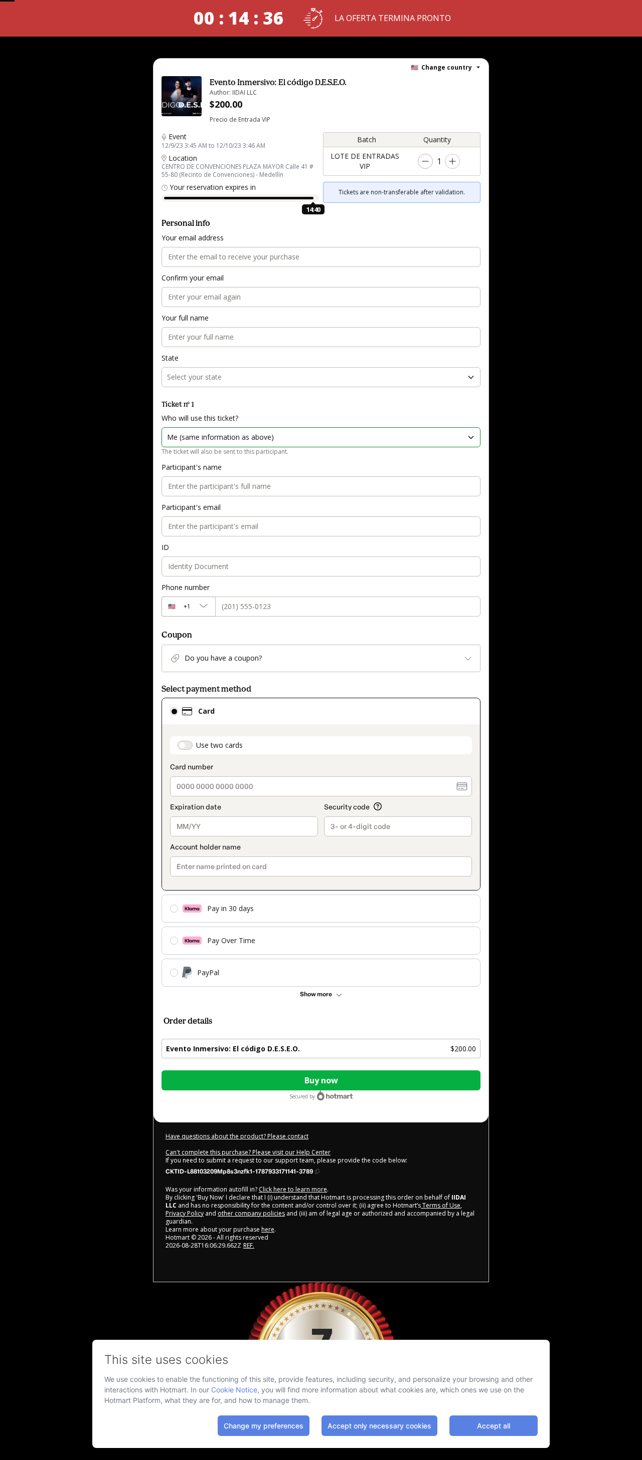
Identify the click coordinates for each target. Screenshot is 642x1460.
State (170, 358)
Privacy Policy (185, 1213)
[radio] (174, 711)
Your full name (185, 318)
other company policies (251, 1213)
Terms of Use (440, 1205)
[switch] (185, 745)
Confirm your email (193, 277)
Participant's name (192, 467)
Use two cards (219, 745)
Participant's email (191, 507)
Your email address (193, 237)
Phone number (186, 587)
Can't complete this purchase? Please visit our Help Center (248, 1152)
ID (165, 547)
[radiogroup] (321, 842)
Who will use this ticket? (200, 418)
